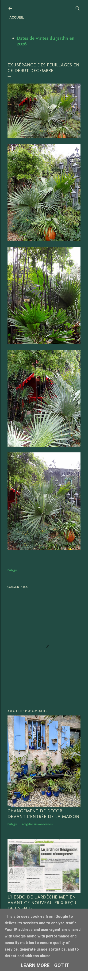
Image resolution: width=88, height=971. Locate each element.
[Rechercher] (77, 7)
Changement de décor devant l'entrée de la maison (43, 813)
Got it (61, 965)
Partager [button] (12, 570)
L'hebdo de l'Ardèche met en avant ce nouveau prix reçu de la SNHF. (42, 902)
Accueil (16, 17)
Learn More (35, 965)
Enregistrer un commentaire (37, 824)
